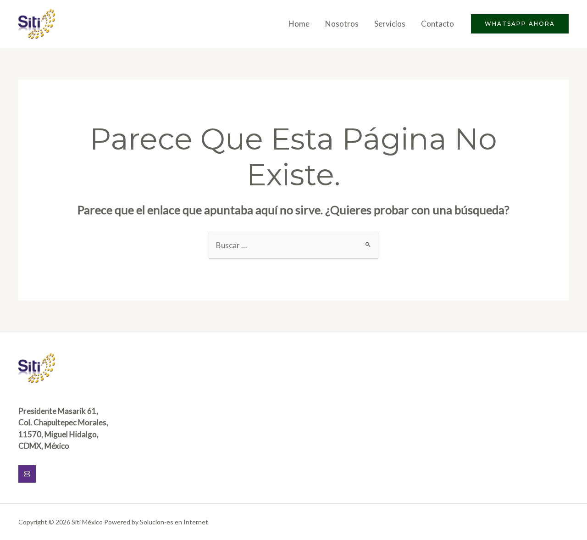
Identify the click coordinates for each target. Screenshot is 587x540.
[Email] (27, 474)
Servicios (389, 23)
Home (299, 23)
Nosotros (342, 23)
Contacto (437, 23)
